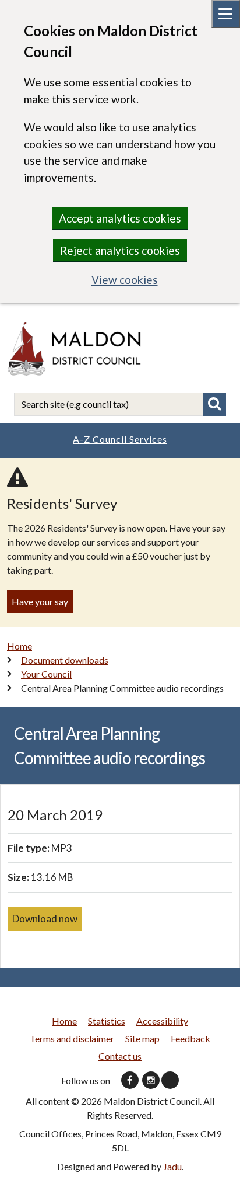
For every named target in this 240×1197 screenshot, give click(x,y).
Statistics (106, 1020)
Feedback (190, 1038)
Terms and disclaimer (72, 1038)
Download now (44, 919)
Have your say (40, 601)
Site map (142, 1038)
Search (214, 404)
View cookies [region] (124, 279)
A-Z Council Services (120, 439)
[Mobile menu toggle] (225, 14)
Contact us (120, 1055)
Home (19, 645)
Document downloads (64, 659)
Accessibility (162, 1020)
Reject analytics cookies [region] (120, 250)
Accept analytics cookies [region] (120, 218)
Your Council (46, 673)
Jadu (172, 1166)
